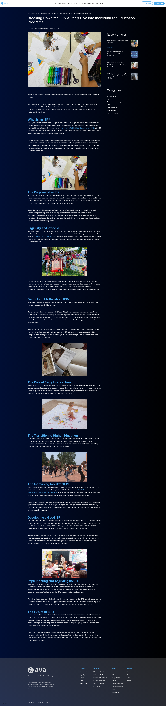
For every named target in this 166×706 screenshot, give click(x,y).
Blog (93, 3)
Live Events (96, 686)
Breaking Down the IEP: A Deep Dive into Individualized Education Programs (66, 13)
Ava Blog (31, 13)
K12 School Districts (99, 675)
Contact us (130, 675)
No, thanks (8, 697)
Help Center (116, 678)
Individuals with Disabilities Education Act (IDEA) (78, 128)
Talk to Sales (147, 3)
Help (97, 3)
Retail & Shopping (98, 683)
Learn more (20, 697)
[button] (61, 3)
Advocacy (115, 672)
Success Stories (86, 3)
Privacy (40, 702)
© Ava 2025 (31, 702)
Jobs (128, 678)
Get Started (159, 3)
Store (114, 681)
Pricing (78, 3)
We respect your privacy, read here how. (12, 691)
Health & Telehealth (99, 681)
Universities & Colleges (100, 678)
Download (83, 672)
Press (129, 681)
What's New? (84, 683)
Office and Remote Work (100, 672)
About (101, 3)
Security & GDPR (117, 686)
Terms (48, 702)
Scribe (82, 678)
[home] (4, 3)
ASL (113, 689)
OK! (32, 697)
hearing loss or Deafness (43, 236)
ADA (37, 13)
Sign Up (82, 675)
